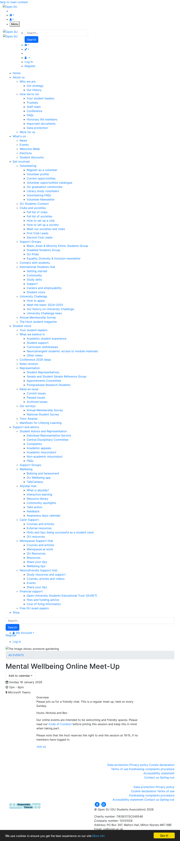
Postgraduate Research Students (48, 385)
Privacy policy (138, 765)
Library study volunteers (43, 191)
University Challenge (33, 296)
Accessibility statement (158, 773)
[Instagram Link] (103, 804)
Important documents (41, 123)
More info (98, 835)
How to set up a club (41, 220)
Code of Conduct (60, 724)
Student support (38, 342)
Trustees (32, 102)
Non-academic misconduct (45, 456)
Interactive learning (39, 494)
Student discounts (32, 157)
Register (30, 66)
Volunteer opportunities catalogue (49, 182)
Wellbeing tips (36, 566)
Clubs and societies (33, 208)
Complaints (34, 444)
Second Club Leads (40, 237)
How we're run (29, 94)
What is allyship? (38, 490)
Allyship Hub (28, 486)
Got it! (164, 835)
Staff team (34, 107)
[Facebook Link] (97, 804)
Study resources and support (46, 574)
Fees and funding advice (43, 600)
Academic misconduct (41, 452)
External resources (39, 528)
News (23, 140)
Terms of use (119, 769)
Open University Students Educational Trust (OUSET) (62, 595)
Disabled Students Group (43, 250)
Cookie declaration (161, 765)
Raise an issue (29, 389)
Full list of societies (39, 216)
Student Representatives (43, 372)
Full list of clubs (37, 212)
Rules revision (29, 364)
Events (24, 144)
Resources (33, 557)
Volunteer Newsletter (41, 199)
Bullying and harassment (43, 473)
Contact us (151, 777)
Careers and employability (44, 288)
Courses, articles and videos (46, 578)
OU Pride (33, 254)
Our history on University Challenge (50, 309)
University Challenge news (44, 313)
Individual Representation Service (49, 435)
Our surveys (28, 406)
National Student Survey (43, 414)
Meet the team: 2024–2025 (45, 305)
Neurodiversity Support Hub (38, 570)
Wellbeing (26, 469)
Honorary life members (42, 119)
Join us (41, 746)
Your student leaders (40, 98)
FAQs (30, 115)
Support (32, 283)
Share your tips (37, 562)
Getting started (37, 271)
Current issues (36, 393)
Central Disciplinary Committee (47, 439)
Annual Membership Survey (38, 317)
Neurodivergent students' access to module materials (62, 351)
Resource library (37, 498)
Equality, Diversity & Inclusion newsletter (54, 258)
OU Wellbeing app (39, 477)
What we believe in (32, 334)
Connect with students (35, 262)
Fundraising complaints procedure (151, 769)
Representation (30, 368)
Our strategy (35, 85)
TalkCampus (35, 482)
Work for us (27, 132)
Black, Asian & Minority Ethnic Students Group (57, 246)
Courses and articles (40, 524)
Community (34, 275)
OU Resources (36, 553)
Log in (29, 62)
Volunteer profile (38, 174)
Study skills (34, 279)
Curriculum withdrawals (42, 347)
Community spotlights (41, 503)
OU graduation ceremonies (44, 187)
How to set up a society (43, 224)
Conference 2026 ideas (35, 359)
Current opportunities (41, 178)
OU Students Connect (34, 203)
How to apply (36, 300)
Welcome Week (30, 149)
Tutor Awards (28, 418)
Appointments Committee (44, 380)
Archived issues (37, 401)
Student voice (36, 292)
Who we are (28, 81)
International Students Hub (37, 267)
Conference (34, 111)
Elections (26, 153)
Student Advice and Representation (43, 431)
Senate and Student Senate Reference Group (56, 376)
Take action (34, 507)
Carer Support (29, 519)
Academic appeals (39, 448)
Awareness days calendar (43, 515)
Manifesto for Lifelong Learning (41, 423)
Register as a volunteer (42, 170)
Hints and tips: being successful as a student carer (60, 532)
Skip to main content (14, 2)
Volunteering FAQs (39, 195)
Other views (35, 355)
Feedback (33, 511)
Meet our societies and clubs (46, 229)
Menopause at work (40, 549)
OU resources (36, 536)
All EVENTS (16, 655)
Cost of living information (44, 604)
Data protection (37, 128)
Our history (34, 90)
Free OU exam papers (34, 608)
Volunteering (28, 165)
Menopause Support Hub (36, 541)
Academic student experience (46, 338)
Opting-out (167, 777)
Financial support (31, 591)
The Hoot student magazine (38, 321)
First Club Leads (37, 233)
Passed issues (36, 397)
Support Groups (30, 241)
